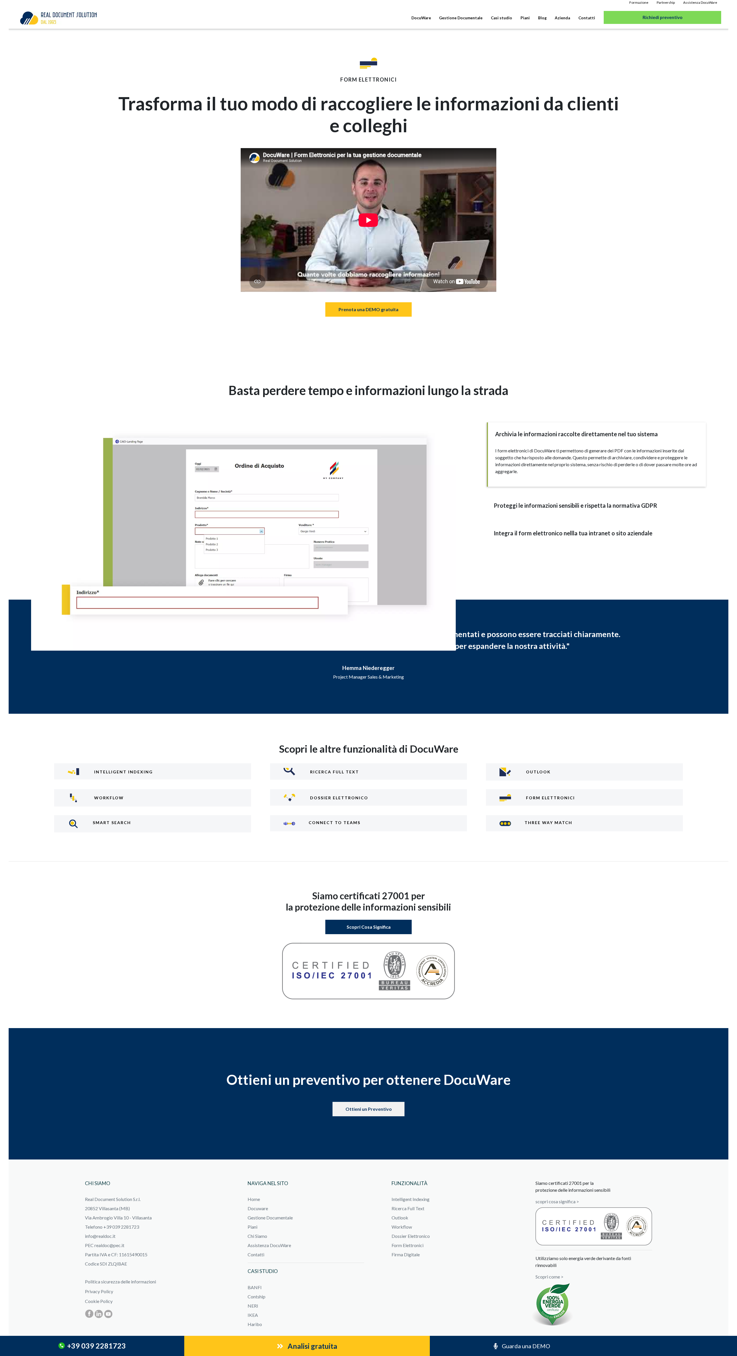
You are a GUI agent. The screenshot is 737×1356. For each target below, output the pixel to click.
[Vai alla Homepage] (58, 18)
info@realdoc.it (100, 1236)
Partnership (666, 2)
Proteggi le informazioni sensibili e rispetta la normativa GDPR (575, 505)
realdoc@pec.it (109, 1245)
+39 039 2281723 (96, 1345)
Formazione (638, 2)
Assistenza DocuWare (700, 2)
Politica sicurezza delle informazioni (120, 1281)
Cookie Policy (99, 1301)
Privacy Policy (99, 1291)
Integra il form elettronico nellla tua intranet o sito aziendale (573, 533)
